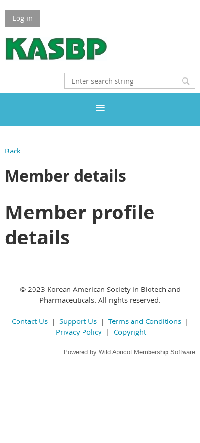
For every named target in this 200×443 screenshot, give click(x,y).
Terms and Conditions (144, 321)
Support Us (78, 321)
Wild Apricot (115, 352)
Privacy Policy (79, 331)
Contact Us (30, 321)
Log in (22, 18)
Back (13, 150)
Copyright (130, 331)
